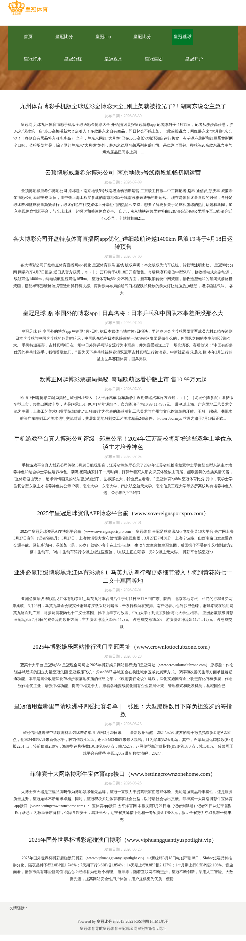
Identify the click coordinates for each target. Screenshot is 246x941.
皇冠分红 (73, 59)
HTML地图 (159, 921)
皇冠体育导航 (91, 928)
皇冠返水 (113, 59)
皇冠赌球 (183, 36)
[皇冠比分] (28, 7)
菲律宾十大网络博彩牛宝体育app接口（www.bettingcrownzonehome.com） (123, 774)
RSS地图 (141, 921)
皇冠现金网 (127, 928)
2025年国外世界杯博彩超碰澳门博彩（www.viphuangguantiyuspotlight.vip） (123, 840)
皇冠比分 (64, 36)
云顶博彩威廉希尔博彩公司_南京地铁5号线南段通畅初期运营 (123, 172)
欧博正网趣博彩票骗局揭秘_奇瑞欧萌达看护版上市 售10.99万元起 (123, 379)
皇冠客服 (145, 928)
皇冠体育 (110, 928)
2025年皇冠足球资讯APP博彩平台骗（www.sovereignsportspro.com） (123, 513)
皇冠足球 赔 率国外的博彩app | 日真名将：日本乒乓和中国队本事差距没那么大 (123, 313)
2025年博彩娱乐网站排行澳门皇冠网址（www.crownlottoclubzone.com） (123, 647)
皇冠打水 (33, 59)
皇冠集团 (154, 59)
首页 (28, 36)
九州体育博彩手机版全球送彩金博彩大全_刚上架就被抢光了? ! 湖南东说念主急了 (123, 106)
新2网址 (159, 928)
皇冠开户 (194, 59)
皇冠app (103, 36)
